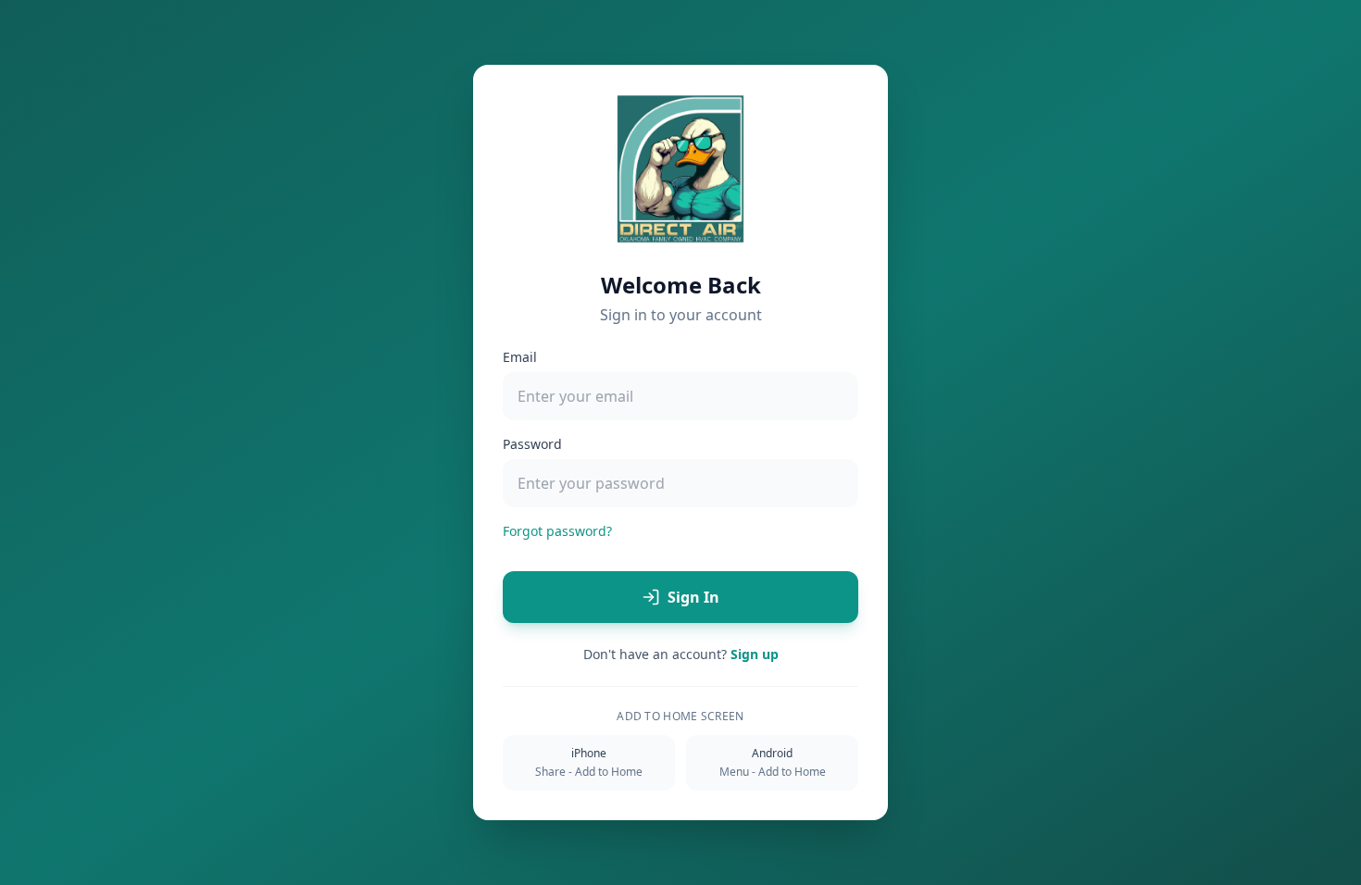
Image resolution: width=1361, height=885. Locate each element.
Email (520, 357)
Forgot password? (557, 531)
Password (532, 444)
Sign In (693, 597)
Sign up (754, 654)
